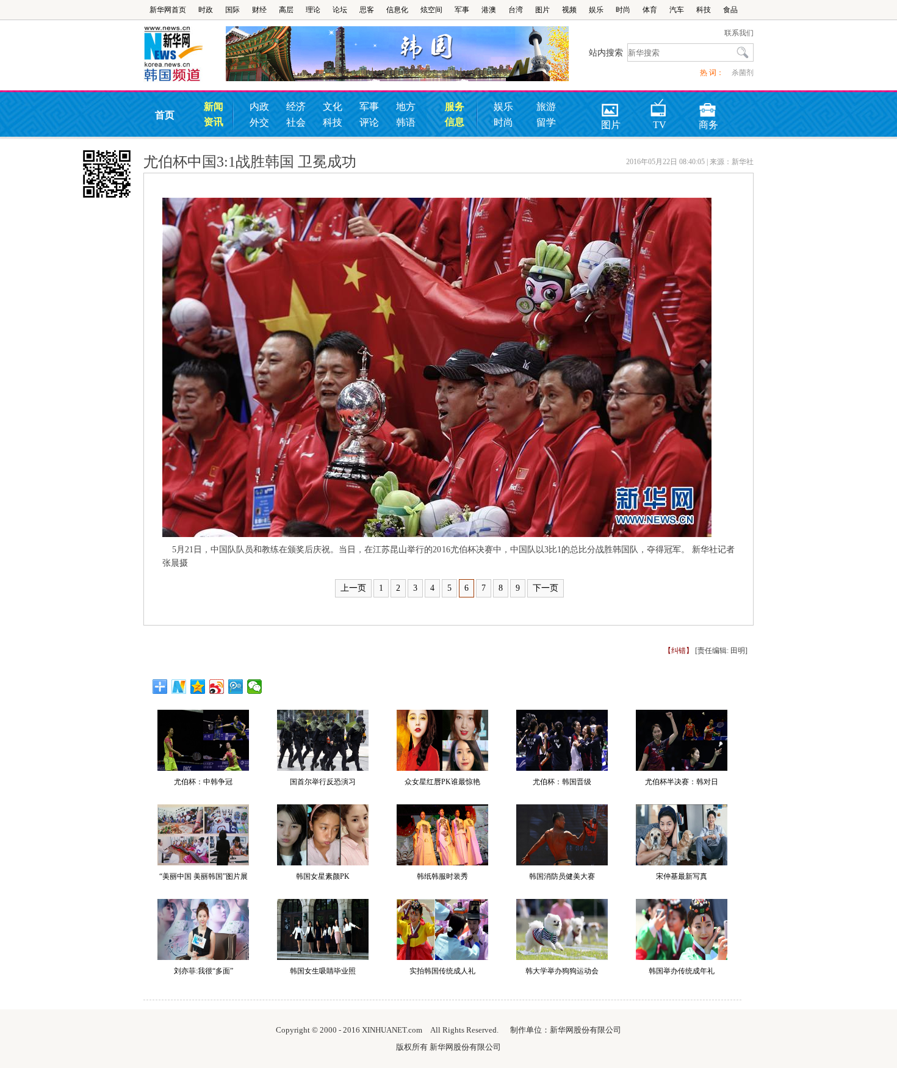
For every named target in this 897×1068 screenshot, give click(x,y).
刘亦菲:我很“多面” (203, 971)
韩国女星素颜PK (323, 876)
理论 (313, 9)
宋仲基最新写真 (681, 876)
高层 (286, 9)
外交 (259, 122)
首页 (165, 115)
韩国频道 (184, 54)
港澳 (488, 9)
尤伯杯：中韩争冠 (203, 782)
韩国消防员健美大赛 (562, 876)
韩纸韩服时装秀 (442, 876)
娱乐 (596, 9)
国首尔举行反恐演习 (323, 782)
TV (659, 106)
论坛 (340, 9)
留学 (546, 122)
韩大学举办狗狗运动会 (562, 971)
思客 (366, 9)
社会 (296, 122)
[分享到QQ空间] (198, 686)
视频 (569, 9)
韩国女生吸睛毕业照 (323, 971)
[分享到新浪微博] (217, 686)
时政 (205, 9)
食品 (730, 9)
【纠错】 (678, 650)
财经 (259, 9)
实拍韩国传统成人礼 (442, 971)
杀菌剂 (743, 72)
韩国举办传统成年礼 (682, 971)
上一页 (353, 588)
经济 (296, 106)
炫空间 (431, 9)
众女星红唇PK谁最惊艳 (442, 782)
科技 (703, 9)
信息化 (397, 9)
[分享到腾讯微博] (235, 686)
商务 (708, 106)
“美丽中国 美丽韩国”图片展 (203, 876)
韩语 (406, 122)
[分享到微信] (254, 686)
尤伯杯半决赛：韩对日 (681, 782)
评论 (369, 122)
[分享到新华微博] (179, 686)
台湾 (515, 9)
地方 (406, 106)
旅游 (546, 106)
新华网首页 (168, 9)
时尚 (623, 9)
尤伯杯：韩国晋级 (562, 782)
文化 (332, 106)
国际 (232, 9)
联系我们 (739, 33)
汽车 (676, 9)
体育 (650, 9)
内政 (259, 106)
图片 (542, 9)
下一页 (545, 588)
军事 (462, 9)
